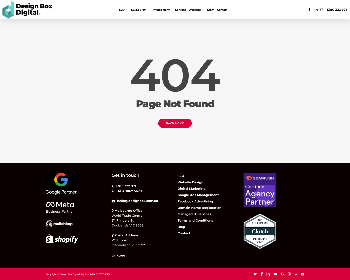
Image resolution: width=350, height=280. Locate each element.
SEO (181, 176)
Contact (184, 233)
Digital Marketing (192, 188)
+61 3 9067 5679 (129, 191)
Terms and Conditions (195, 220)
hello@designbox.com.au (137, 201)
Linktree (118, 255)
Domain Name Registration (199, 208)
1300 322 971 (337, 9)
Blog (181, 227)
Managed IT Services (194, 214)
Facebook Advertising (195, 201)
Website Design (190, 182)
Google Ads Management (198, 195)
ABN (92, 274)
